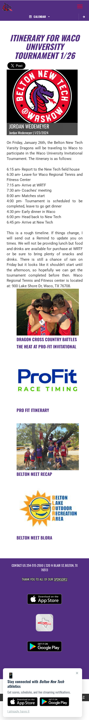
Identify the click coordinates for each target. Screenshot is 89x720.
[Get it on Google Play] (54, 701)
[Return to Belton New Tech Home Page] (7, 6)
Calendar (40, 17)
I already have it (18, 711)
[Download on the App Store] (22, 701)
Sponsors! (60, 579)
